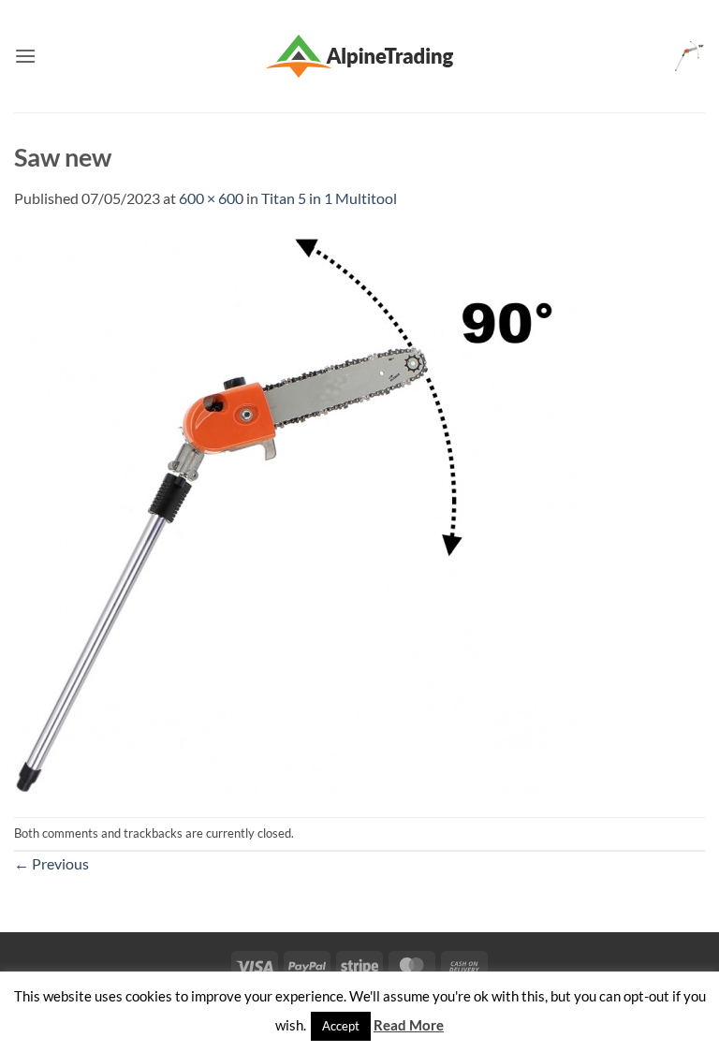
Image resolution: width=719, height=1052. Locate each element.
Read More (409, 1024)
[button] (25, 56)
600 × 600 (211, 198)
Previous (51, 863)
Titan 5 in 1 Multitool (329, 198)
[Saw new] (295, 511)
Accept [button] (341, 1025)
